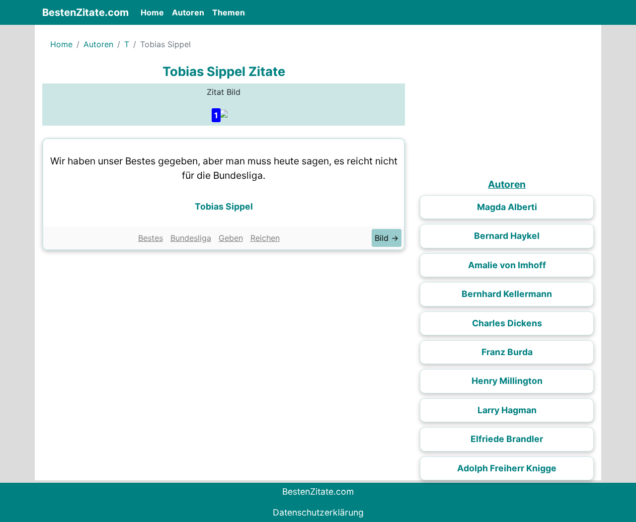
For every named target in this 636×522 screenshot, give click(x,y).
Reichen (265, 238)
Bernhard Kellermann (507, 294)
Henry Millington (507, 380)
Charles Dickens (507, 323)
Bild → (386, 238)
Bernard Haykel (507, 235)
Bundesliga (190, 238)
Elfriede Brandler (507, 439)
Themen (228, 12)
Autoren (188, 12)
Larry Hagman (507, 410)
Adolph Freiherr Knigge (506, 468)
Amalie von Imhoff (507, 265)
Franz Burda (507, 352)
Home (154, 12)
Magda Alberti (507, 207)
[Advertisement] (223, 329)
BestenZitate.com (85, 12)
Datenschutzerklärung (318, 512)
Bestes (150, 238)
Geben (231, 238)
